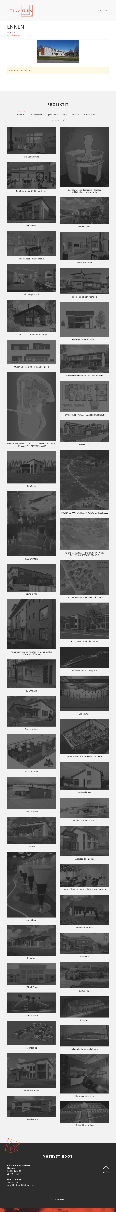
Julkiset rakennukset (64, 114)
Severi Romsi (16, 35)
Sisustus (58, 120)
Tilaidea (21, 10)
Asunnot (37, 114)
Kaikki (21, 114)
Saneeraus (91, 114)
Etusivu (103, 10)
